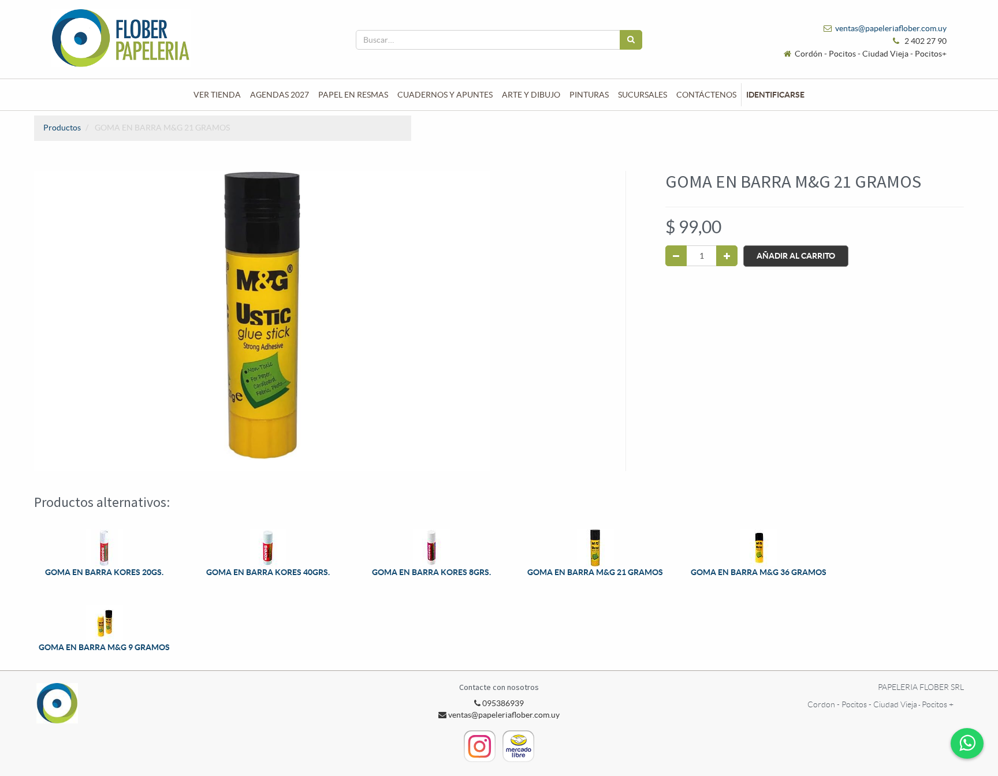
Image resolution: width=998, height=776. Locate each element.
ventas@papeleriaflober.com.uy (891, 28)
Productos (62, 127)
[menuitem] (217, 94)
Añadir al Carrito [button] (796, 255)
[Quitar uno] (676, 255)
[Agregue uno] (727, 255)
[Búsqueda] (631, 40)
